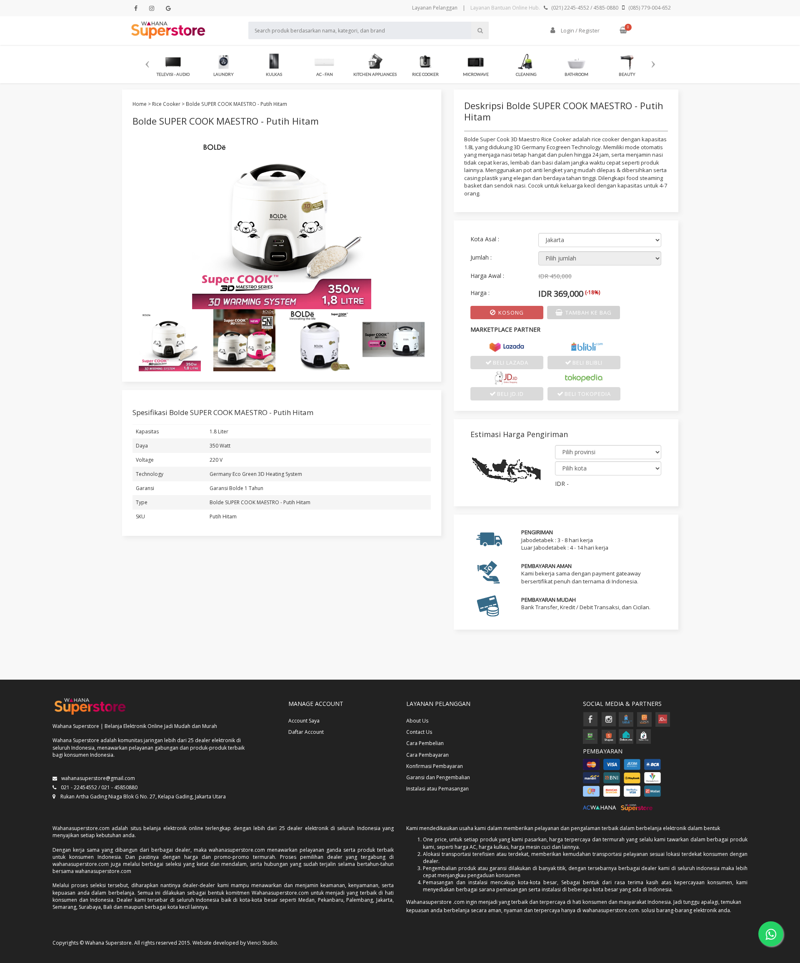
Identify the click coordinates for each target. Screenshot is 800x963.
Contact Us (419, 731)
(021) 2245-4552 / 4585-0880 (584, 7)
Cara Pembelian (425, 743)
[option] (173, 63)
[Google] (168, 8)
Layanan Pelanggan (435, 7)
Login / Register (580, 30)
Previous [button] (147, 60)
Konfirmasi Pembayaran (434, 766)
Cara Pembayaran (427, 754)
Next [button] (653, 60)
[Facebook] (135, 8)
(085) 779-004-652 (649, 7)
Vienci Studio (262, 942)
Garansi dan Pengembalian (438, 777)
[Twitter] (151, 8)
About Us (417, 720)
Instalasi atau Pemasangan (437, 788)
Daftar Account (306, 731)
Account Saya (304, 720)
